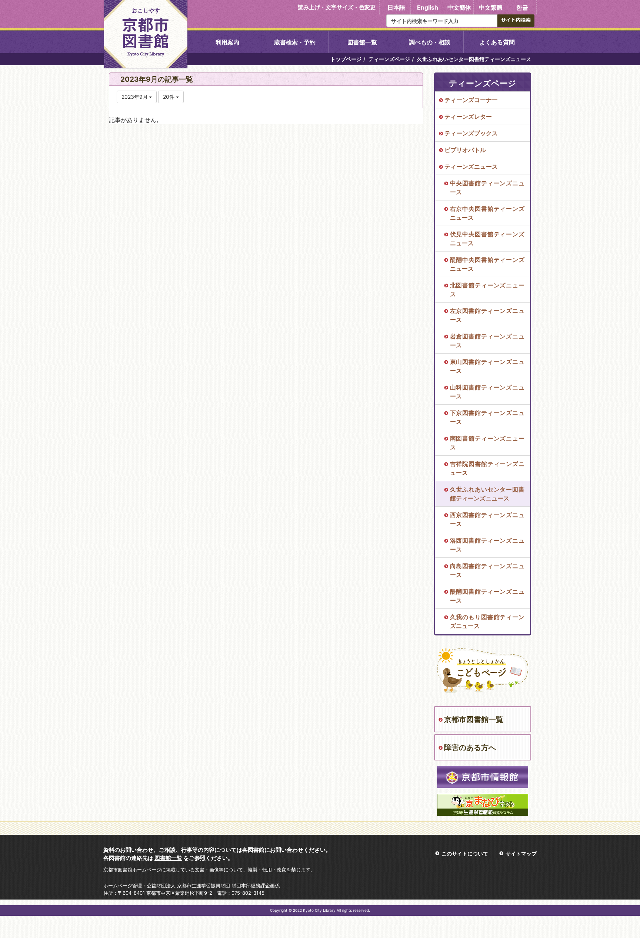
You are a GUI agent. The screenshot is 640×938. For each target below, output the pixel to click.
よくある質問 (497, 42)
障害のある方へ (470, 747)
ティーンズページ (389, 59)
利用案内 (227, 42)
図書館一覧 (362, 42)
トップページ (345, 59)
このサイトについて (464, 853)
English (427, 7)
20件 (169, 97)
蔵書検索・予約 (295, 42)
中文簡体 (459, 7)
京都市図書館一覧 (473, 719)
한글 (522, 7)
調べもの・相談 (429, 42)
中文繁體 (491, 7)
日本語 (396, 7)
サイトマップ (521, 853)
